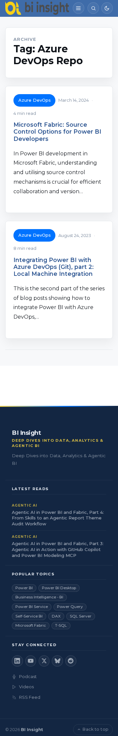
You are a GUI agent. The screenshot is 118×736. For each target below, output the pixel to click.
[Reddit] (70, 661)
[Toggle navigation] (78, 8)
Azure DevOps (34, 100)
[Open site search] (93, 8)
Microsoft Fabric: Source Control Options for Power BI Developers (57, 131)
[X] (44, 661)
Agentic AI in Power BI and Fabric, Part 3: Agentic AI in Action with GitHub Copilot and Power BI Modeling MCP (58, 549)
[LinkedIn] (17, 661)
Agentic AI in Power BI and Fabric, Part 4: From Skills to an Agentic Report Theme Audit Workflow (58, 518)
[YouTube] (30, 661)
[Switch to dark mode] (107, 8)
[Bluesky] (57, 661)
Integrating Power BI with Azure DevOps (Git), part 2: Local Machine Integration (53, 266)
